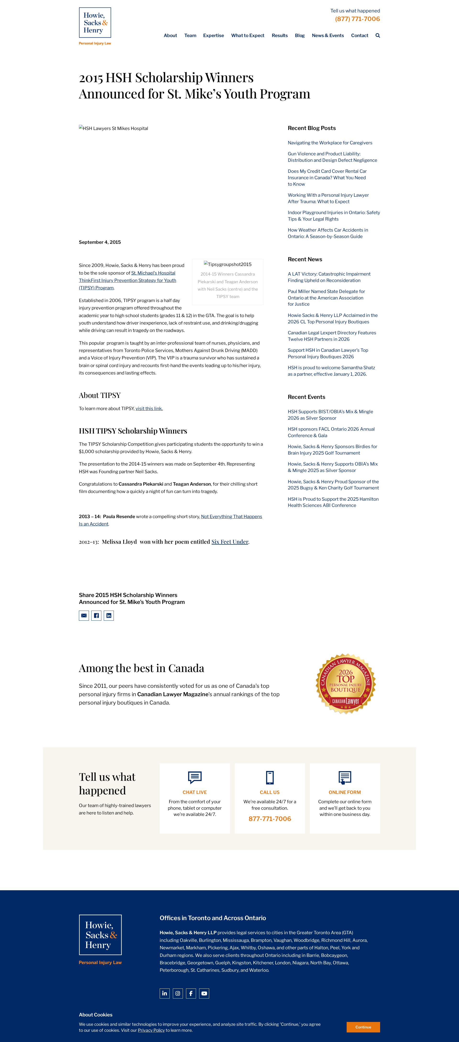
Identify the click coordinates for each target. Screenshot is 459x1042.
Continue (363, 1027)
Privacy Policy (151, 1030)
